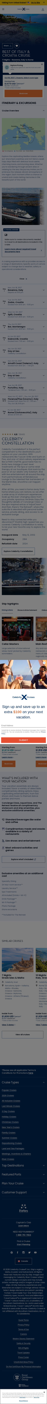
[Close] (44, 1392)
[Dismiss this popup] (44, 663)
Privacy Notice (22, 1397)
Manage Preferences (23, 1400)
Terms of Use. (36, 1397)
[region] (23, 1396)
